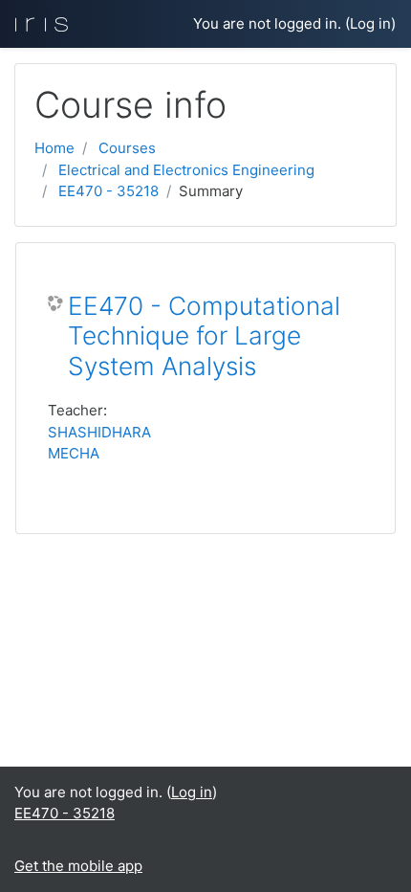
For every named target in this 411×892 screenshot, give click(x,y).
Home (54, 148)
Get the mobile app (78, 866)
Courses (127, 148)
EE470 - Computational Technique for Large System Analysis (204, 336)
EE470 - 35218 (108, 191)
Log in (370, 23)
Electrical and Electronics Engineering (186, 170)
